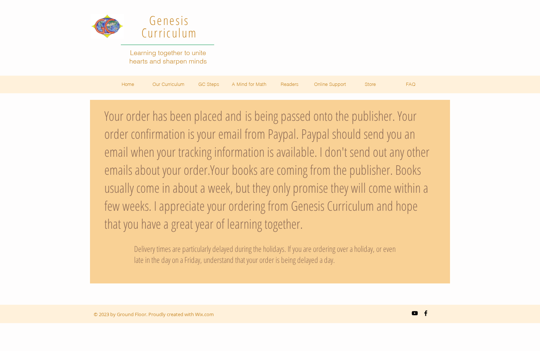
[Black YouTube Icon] (414, 313)
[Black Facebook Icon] (425, 313)
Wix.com (204, 314)
